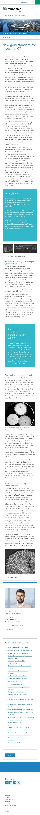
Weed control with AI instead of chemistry (20, 709)
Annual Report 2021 (14, 742)
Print (10, 755)
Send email (10, 629)
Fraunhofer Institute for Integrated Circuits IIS (15, 15)
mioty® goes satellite (14, 681)
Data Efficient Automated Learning (18, 653)
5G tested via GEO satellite (16, 684)
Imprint (7, 803)
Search (33, 2)
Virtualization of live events (16, 720)
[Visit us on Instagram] (18, 782)
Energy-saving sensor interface (17, 692)
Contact (8, 801)
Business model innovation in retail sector (20, 650)
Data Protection (10, 805)
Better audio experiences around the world (21, 717)
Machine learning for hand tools (17, 676)
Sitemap (7, 795)
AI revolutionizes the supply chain (18, 647)
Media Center (9, 799)
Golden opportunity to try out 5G (18, 678)
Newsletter (8, 797)
